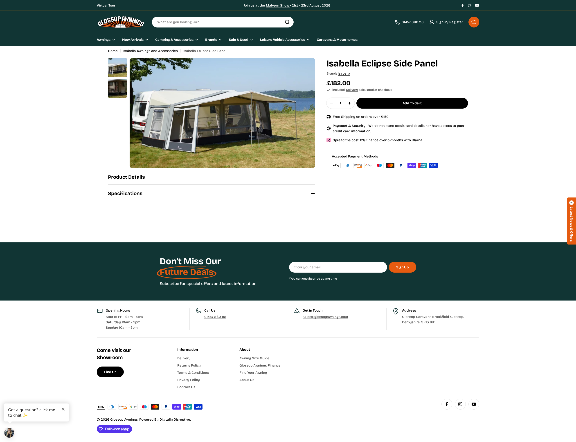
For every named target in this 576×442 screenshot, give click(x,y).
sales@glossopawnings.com (325, 317)
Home (113, 51)
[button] (571, 221)
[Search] (287, 22)
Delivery (352, 90)
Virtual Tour (106, 5)
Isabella (344, 73)
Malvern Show (278, 5)
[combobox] (223, 22)
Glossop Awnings (124, 419)
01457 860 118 (215, 317)
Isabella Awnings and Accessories (150, 51)
